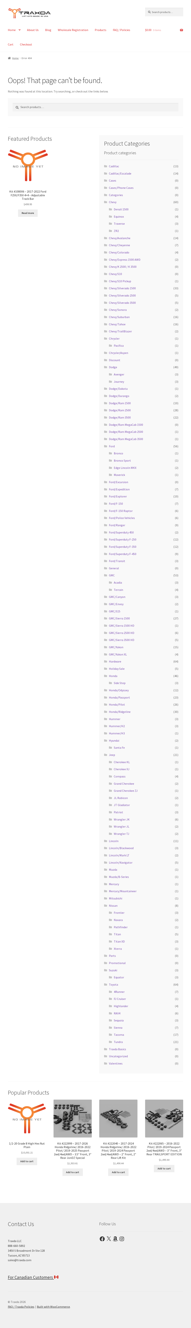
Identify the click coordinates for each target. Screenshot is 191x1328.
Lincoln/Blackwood (121, 848)
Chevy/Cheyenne (119, 245)
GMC (112, 575)
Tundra (118, 1042)
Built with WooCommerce (53, 1307)
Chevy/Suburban (119, 317)
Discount (114, 360)
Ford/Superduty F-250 (122, 539)
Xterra (118, 949)
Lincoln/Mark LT (119, 855)
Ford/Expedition (119, 489)
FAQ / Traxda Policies (21, 1307)
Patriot (118, 812)
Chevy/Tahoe (117, 324)
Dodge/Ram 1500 (120, 403)
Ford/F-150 (116, 503)
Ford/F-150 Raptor (121, 511)
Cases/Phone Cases (121, 188)
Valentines (116, 1063)
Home (12, 30)
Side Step (120, 683)
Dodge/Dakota (118, 388)
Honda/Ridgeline (120, 712)
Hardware (115, 661)
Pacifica (119, 345)
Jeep (112, 755)
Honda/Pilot (117, 704)
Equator (119, 977)
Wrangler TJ (121, 834)
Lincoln (113, 841)
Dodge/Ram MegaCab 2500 (126, 432)
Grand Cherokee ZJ (126, 790)
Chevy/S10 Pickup (120, 281)
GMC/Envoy (116, 604)
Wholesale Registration (73, 30)
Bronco (118, 453)
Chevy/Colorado (119, 252)
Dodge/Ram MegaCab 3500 (126, 439)
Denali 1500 (121, 209)
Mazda (113, 869)
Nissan (113, 905)
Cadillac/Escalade (120, 173)
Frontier (119, 912)
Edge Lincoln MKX (125, 468)
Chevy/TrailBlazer (120, 331)
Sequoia (119, 1020)
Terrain (118, 590)
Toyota (113, 984)
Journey (119, 381)
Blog (48, 30)
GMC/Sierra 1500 (119, 618)
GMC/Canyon (117, 597)
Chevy (112, 202)
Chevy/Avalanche (119, 238)
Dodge (113, 367)
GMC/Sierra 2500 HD (121, 633)
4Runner (119, 992)
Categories (116, 195)
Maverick (119, 475)
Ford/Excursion (118, 482)
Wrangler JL (121, 826)
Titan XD (119, 941)
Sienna (118, 1027)
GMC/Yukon (116, 647)
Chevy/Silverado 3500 (122, 303)
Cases (112, 180)
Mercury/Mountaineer (123, 891)
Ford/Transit (117, 561)
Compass (120, 776)
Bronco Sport (122, 460)
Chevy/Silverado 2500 (122, 295)
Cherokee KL (122, 762)
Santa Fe (119, 747)
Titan (117, 934)
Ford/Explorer (118, 496)
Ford (112, 446)
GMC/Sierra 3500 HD (121, 640)
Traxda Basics (117, 1049)
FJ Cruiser (120, 999)
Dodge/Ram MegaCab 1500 (126, 425)
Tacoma (119, 1034)
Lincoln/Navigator (120, 862)
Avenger (119, 374)
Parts (112, 956)
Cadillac (114, 166)
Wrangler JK (122, 819)
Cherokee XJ (121, 769)
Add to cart (26, 1161)
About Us (33, 30)
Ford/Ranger (117, 525)
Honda (113, 676)
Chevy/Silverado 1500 (122, 288)
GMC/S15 (114, 611)
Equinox (119, 216)
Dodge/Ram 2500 (120, 410)
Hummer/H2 (117, 726)
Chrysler (114, 338)
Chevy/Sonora (118, 310)
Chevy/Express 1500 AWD (124, 259)
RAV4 (117, 1013)
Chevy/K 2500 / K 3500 (123, 266)
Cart (10, 44)
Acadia (118, 582)
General (114, 568)
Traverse (119, 223)
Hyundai (114, 740)
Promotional (117, 963)
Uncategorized (118, 1056)
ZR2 (116, 231)
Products (100, 30)
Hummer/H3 (117, 733)
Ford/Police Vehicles (122, 518)
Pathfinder (121, 927)
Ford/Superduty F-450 (122, 554)
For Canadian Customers (31, 1277)
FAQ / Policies (121, 30)
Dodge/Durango (119, 396)
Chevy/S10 (115, 274)
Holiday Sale (117, 668)
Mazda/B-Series (119, 877)
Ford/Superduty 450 (121, 532)
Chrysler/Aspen (118, 353)
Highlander (121, 1006)
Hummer (114, 719)
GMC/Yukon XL (118, 654)
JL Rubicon (121, 798)
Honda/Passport (119, 697)
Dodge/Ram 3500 (120, 417)
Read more (28, 213)
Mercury (114, 884)
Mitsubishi (115, 898)
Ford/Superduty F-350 (122, 547)
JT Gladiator (122, 805)
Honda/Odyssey (119, 690)
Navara (118, 920)
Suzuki (113, 970)
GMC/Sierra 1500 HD (121, 625)
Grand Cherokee (124, 783)
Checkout (26, 44)
